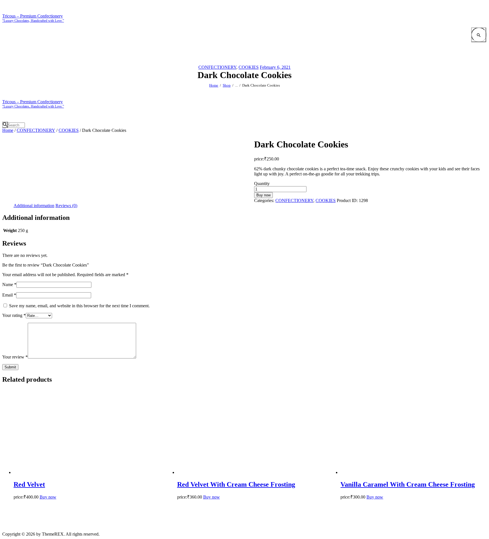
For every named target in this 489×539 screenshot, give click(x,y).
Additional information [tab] (34, 205)
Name (9, 284)
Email (9, 295)
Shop (227, 85)
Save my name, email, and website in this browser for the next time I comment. (79, 305)
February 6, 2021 (275, 67)
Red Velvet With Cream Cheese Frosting (236, 484)
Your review (15, 357)
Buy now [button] (48, 497)
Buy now (263, 195)
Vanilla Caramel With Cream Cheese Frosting (407, 484)
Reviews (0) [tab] (66, 205)
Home (213, 85)
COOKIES (249, 67)
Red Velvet (29, 484)
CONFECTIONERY (217, 67)
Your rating (14, 315)
